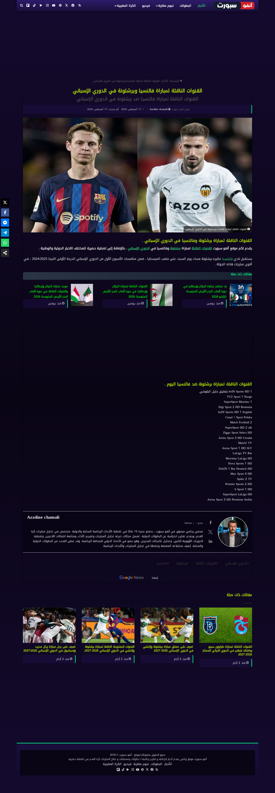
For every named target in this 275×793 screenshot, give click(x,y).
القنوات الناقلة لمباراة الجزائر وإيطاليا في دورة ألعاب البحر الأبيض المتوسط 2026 (125, 291)
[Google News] (131, 577)
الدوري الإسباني (139, 248)
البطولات (185, 5)
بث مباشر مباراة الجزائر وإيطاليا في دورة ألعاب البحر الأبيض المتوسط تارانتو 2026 (205, 291)
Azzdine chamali (159, 109)
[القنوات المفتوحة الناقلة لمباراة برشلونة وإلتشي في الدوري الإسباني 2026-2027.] (108, 625)
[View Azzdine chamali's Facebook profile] (210, 522)
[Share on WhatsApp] (5, 243)
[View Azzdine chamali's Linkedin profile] (210, 541)
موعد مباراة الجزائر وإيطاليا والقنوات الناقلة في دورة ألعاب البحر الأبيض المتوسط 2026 (48, 291)
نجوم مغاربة (166, 5)
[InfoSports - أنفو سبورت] (234, 5)
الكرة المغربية (126, 5)
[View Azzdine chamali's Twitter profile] (210, 532)
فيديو (146, 5)
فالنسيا (227, 259)
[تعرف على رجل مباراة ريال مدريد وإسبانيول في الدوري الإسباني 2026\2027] (49, 625)
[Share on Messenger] (5, 223)
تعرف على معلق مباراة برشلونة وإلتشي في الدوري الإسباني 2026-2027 (168, 648)
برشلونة (175, 248)
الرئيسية (175, 80)
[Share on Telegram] (5, 233)
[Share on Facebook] (5, 212)
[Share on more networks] (5, 253)
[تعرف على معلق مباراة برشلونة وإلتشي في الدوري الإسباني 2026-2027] (167, 625)
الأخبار (202, 5)
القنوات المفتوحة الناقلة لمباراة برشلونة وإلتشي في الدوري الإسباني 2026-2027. (109, 648)
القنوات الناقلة (202, 248)
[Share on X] (5, 202)
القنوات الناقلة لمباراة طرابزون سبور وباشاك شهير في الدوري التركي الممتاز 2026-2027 (227, 650)
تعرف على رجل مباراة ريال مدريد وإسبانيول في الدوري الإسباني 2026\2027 (49, 648)
